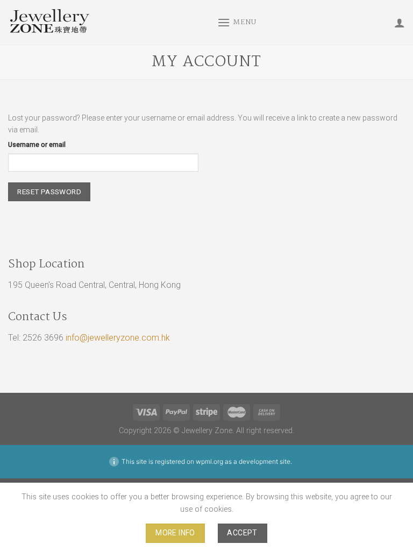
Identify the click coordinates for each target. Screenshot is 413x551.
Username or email (37, 144)
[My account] (399, 22)
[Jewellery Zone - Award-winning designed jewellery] (104, 22)
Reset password (49, 191)
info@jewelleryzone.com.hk (118, 338)
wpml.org (209, 461)
